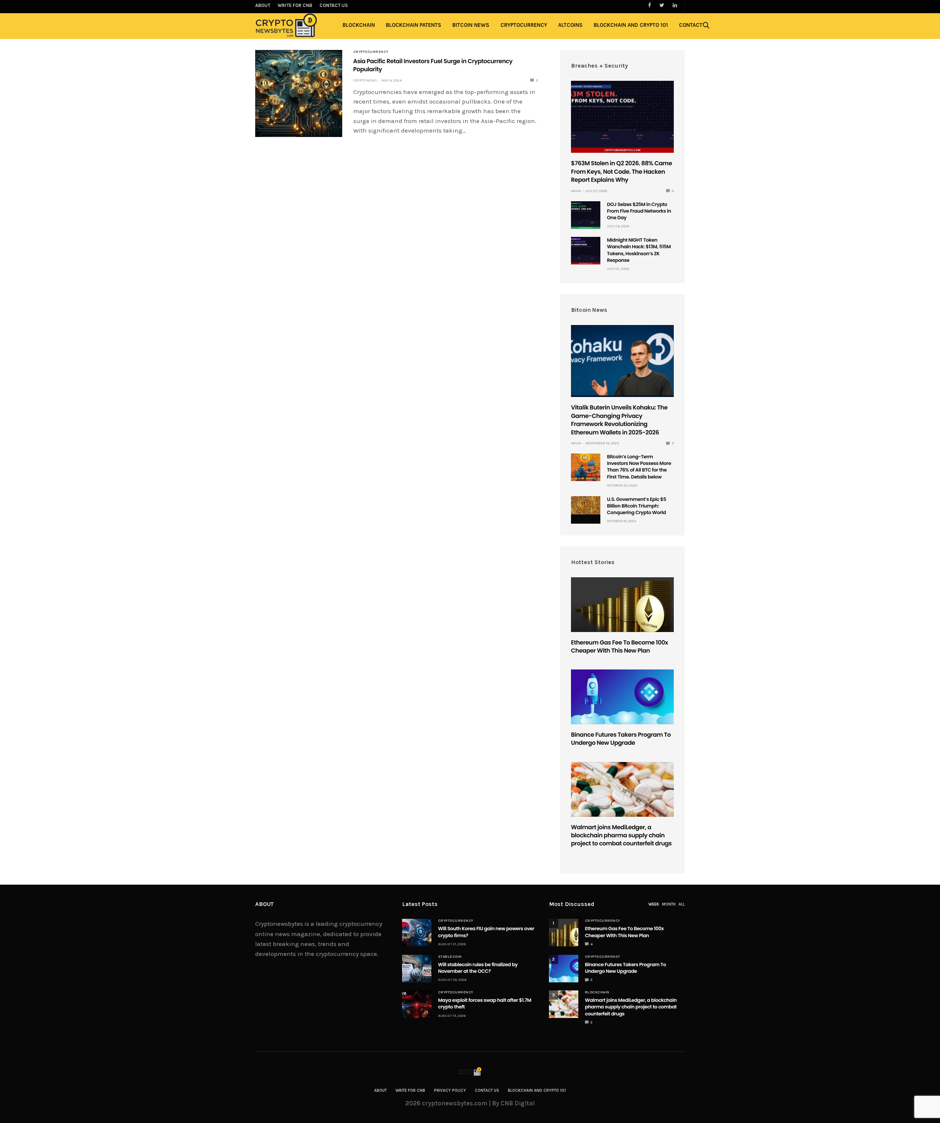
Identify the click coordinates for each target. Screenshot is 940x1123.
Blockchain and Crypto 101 (631, 25)
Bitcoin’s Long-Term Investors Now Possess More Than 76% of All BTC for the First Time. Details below (639, 466)
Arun (576, 191)
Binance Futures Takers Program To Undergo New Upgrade (621, 738)
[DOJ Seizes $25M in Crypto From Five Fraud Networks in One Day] (585, 215)
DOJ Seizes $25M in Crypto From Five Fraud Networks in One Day (639, 211)
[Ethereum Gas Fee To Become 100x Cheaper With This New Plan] (622, 604)
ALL (682, 904)
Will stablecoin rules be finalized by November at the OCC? (478, 968)
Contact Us (487, 1090)
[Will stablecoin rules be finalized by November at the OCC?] (416, 968)
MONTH (669, 904)
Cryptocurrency (523, 25)
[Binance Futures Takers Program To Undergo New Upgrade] (622, 696)
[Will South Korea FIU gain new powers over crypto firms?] (416, 932)
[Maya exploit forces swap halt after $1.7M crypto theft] (416, 1004)
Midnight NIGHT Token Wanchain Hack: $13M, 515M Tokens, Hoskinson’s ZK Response (639, 250)
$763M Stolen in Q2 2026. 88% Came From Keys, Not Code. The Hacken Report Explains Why (621, 171)
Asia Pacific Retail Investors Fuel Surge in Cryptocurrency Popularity (433, 65)
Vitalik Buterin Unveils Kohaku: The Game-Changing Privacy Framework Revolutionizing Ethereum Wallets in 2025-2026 (619, 419)
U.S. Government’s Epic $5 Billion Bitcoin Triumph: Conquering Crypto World (636, 506)
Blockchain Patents (413, 25)
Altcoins (570, 25)
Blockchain (359, 25)
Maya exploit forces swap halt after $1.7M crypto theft (484, 1003)
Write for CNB (410, 1090)
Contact (690, 25)
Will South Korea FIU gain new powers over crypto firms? (486, 932)
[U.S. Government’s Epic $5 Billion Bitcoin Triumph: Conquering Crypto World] (585, 505)
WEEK (653, 904)
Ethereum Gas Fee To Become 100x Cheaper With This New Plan (619, 646)
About (380, 1090)
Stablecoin (450, 956)
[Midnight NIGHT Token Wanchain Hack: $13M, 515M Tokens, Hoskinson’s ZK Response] (585, 250)
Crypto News (365, 80)
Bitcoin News (470, 25)
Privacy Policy (450, 1090)
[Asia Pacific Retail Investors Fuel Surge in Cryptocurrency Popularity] (298, 93)
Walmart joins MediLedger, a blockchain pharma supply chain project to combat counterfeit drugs (621, 835)
